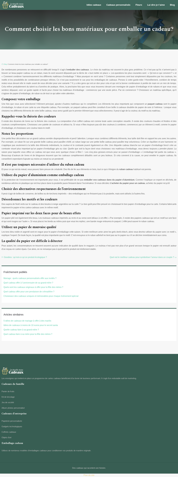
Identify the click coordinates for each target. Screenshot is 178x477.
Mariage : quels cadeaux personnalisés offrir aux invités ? (30, 278)
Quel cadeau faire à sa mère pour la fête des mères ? (28, 334)
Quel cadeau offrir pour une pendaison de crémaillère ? (29, 291)
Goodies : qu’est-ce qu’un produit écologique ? (25, 257)
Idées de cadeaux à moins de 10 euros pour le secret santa (31, 325)
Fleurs (139, 5)
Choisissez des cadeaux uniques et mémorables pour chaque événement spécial (41, 296)
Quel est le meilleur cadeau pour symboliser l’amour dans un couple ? (142, 257)
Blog (172, 5)
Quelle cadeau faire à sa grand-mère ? (21, 330)
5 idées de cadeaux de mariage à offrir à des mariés (27, 321)
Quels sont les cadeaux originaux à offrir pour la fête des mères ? (33, 287)
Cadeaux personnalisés (118, 5)
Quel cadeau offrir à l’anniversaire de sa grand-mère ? (28, 283)
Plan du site (89, 475)
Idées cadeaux (94, 5)
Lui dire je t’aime (156, 5)
